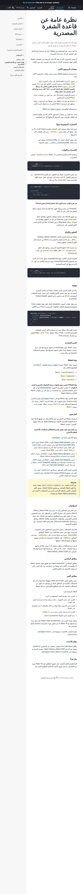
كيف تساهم (20, 59)
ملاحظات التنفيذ (18, 67)
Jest (34, 462)
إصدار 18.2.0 (20, 7)
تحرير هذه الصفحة (47, 678)
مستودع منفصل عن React (52, 109)
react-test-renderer (56, 465)
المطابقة (57, 516)
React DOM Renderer (62, 442)
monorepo (59, 347)
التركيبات (67, 95)
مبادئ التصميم (19, 70)
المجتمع (32, 8)
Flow (51, 290)
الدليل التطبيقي (51, 8)
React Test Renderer (63, 460)
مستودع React (63, 74)
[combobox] (28, 7)
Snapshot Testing (49, 462)
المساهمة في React (57, 51)
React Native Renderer (62, 454)
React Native (49, 422)
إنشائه (44, 104)
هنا (39, 621)
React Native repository (67, 493)
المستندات (59, 8)
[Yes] (57, 677)
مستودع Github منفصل (62, 473)
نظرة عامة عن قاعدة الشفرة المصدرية (14, 63)
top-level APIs (65, 445)
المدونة (39, 8)
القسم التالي (57, 569)
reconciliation (45, 388)
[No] (54, 677)
